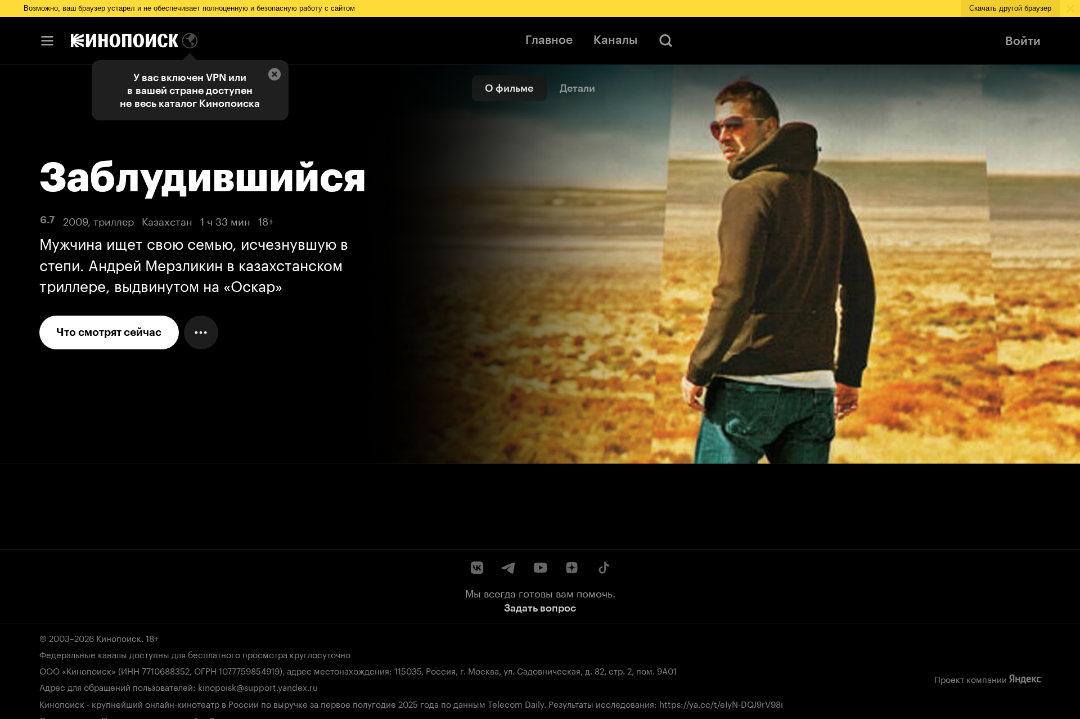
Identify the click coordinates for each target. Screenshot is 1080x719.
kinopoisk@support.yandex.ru (258, 686)
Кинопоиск (118, 637)
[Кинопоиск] (124, 40)
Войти (1023, 41)
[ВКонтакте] (477, 568)
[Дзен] (571, 568)
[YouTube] (540, 568)
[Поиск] (666, 40)
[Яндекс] (1025, 679)
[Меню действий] (201, 333)
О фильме (509, 88)
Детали (577, 88)
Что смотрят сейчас (108, 332)
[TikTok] (603, 568)
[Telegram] (508, 568)
